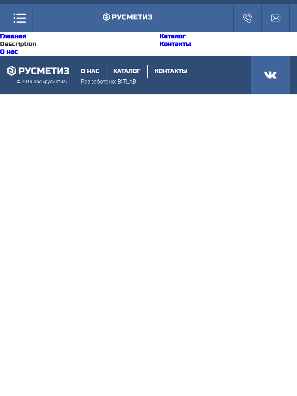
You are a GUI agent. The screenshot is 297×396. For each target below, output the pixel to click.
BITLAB (127, 81)
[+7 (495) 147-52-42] (247, 18)
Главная (13, 36)
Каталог (173, 36)
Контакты (175, 44)
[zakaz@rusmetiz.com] (275, 18)
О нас (9, 52)
